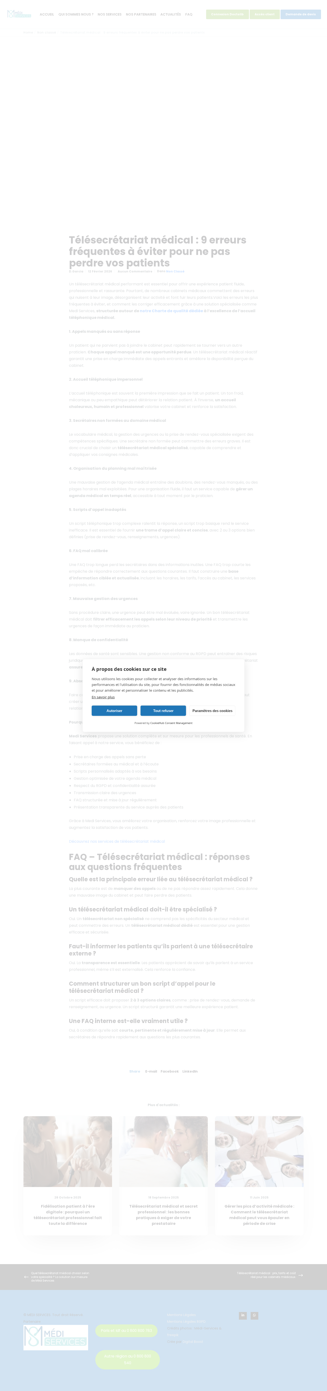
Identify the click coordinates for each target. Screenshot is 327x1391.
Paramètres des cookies (212, 711)
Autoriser (114, 711)
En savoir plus (103, 697)
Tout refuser (163, 711)
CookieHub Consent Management (171, 723)
